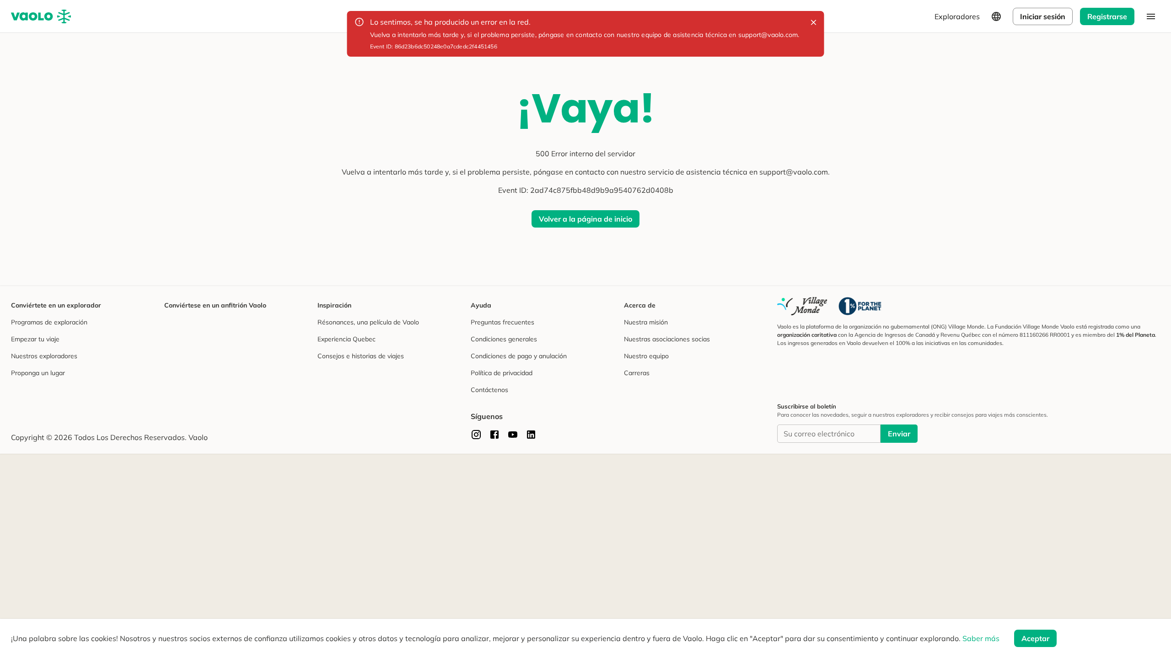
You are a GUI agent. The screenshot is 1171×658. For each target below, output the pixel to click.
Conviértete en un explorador (56, 305)
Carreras (637, 373)
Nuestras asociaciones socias (667, 339)
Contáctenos (489, 390)
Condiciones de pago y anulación (519, 356)
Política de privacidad (501, 373)
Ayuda (481, 305)
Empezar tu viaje (35, 339)
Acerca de (639, 305)
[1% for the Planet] (859, 306)
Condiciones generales (504, 339)
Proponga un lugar (38, 373)
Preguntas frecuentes (502, 322)
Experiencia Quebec (346, 339)
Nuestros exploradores (44, 356)
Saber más (980, 638)
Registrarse (1107, 16)
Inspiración (334, 305)
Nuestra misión (646, 322)
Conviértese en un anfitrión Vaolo (215, 305)
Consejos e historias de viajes (360, 356)
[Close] (814, 22)
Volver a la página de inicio (585, 218)
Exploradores (957, 16)
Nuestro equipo (646, 356)
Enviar (899, 433)
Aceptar (1035, 638)
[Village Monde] (802, 306)
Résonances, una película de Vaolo (368, 322)
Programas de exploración (49, 322)
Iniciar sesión (1042, 16)
